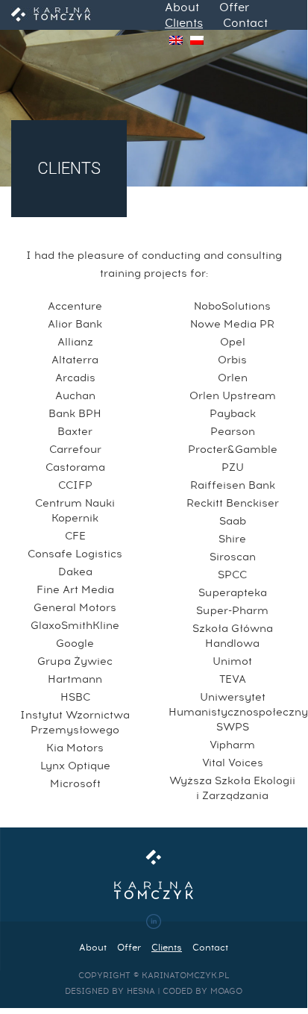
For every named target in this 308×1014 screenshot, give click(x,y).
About (182, 8)
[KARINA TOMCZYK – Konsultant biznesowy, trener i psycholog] (51, 14)
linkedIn (153, 921)
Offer (234, 8)
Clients (184, 23)
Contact (245, 23)
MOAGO (226, 991)
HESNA (141, 991)
